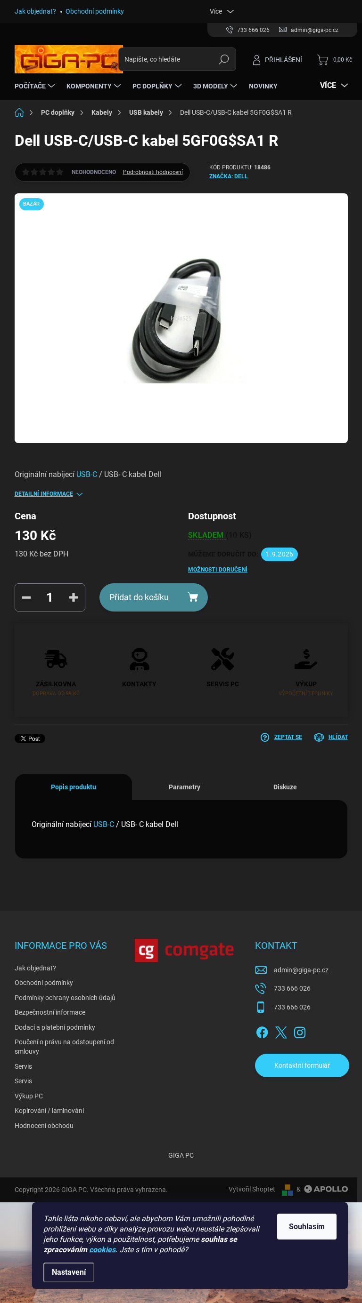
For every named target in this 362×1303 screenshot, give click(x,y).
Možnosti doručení (217, 569)
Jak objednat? (35, 11)
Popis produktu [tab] (73, 787)
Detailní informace (44, 494)
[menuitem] (36, 86)
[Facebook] (262, 1031)
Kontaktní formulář (302, 1065)
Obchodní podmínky (95, 11)
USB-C (86, 474)
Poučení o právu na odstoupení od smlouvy (64, 1046)
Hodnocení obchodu (44, 1125)
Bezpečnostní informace (50, 1012)
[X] (281, 1031)
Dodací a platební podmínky (55, 1027)
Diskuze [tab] (285, 787)
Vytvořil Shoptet (252, 1189)
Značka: (228, 176)
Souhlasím (307, 1226)
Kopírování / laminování (49, 1110)
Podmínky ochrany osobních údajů (65, 997)
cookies (102, 1249)
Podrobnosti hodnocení (153, 172)
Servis (23, 1066)
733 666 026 (292, 988)
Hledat (223, 59)
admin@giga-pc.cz (301, 970)
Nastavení (69, 1272)
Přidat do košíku (139, 597)
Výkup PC (29, 1096)
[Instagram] (300, 1031)
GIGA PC (181, 1155)
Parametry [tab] (184, 787)
